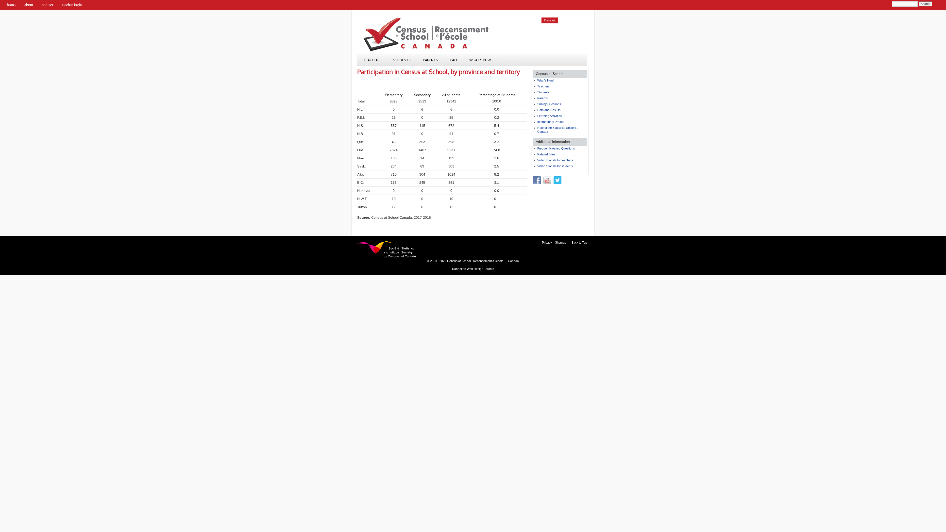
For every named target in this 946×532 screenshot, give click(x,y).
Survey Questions (549, 104)
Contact (47, 4)
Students (402, 60)
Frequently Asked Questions (556, 148)
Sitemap (560, 242)
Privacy (547, 242)
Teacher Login (72, 4)
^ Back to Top (578, 242)
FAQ (453, 60)
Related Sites (546, 154)
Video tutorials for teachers (555, 160)
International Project (550, 122)
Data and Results (548, 110)
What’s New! (545, 80)
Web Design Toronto (480, 269)
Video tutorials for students (555, 166)
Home (11, 4)
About (28, 4)
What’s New (480, 60)
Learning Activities (549, 116)
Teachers (372, 60)
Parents (430, 60)
